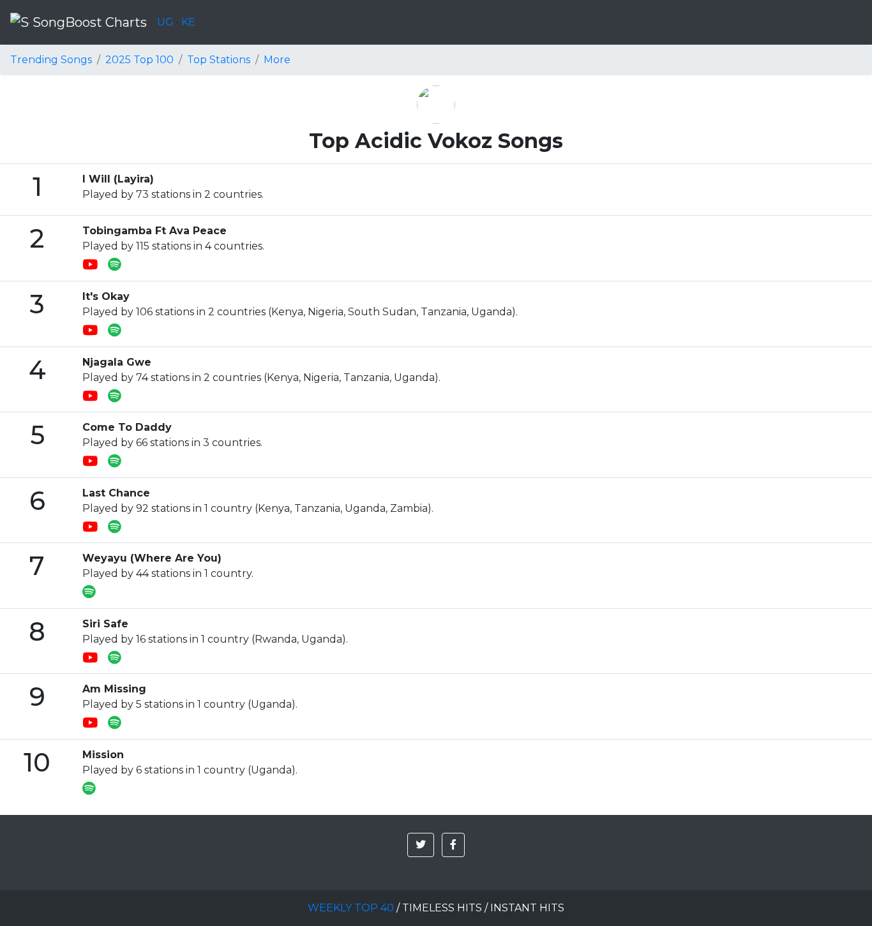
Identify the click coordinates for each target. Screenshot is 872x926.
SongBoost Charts (88, 22)
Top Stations (218, 60)
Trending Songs (51, 60)
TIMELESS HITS (442, 908)
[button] (420, 845)
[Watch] (95, 265)
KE (188, 22)
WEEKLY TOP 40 (351, 908)
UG (165, 22)
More (277, 60)
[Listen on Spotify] (114, 265)
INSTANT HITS (527, 908)
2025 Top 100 (139, 60)
